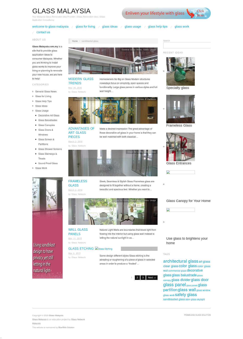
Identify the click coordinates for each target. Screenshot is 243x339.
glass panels (191, 285)
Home (75, 40)
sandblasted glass (174, 299)
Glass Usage (133, 26)
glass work (168, 295)
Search (166, 40)
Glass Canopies (46, 125)
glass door (200, 279)
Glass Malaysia (39, 319)
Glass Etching (81, 248)
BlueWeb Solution (66, 327)
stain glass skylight (195, 299)
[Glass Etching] (103, 249)
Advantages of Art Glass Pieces (81, 133)
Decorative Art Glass (48, 115)
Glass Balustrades (47, 120)
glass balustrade (184, 274)
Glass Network (79, 91)
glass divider (180, 279)
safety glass (186, 294)
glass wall (187, 289)
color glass (188, 265)
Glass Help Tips (157, 26)
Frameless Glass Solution (197, 315)
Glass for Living (85, 26)
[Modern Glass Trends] (113, 61)
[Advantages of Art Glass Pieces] (113, 111)
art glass (204, 261)
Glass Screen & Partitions (143, 99)
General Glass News (46, 91)
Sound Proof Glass (48, 163)
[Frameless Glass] (113, 164)
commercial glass (177, 270)
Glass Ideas (110, 26)
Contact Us (43, 32)
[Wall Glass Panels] (113, 212)
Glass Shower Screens (50, 148)
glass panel (174, 284)
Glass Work (182, 26)
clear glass (170, 266)
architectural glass (180, 261)
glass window (203, 290)
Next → (152, 277)
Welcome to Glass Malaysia (50, 26)
